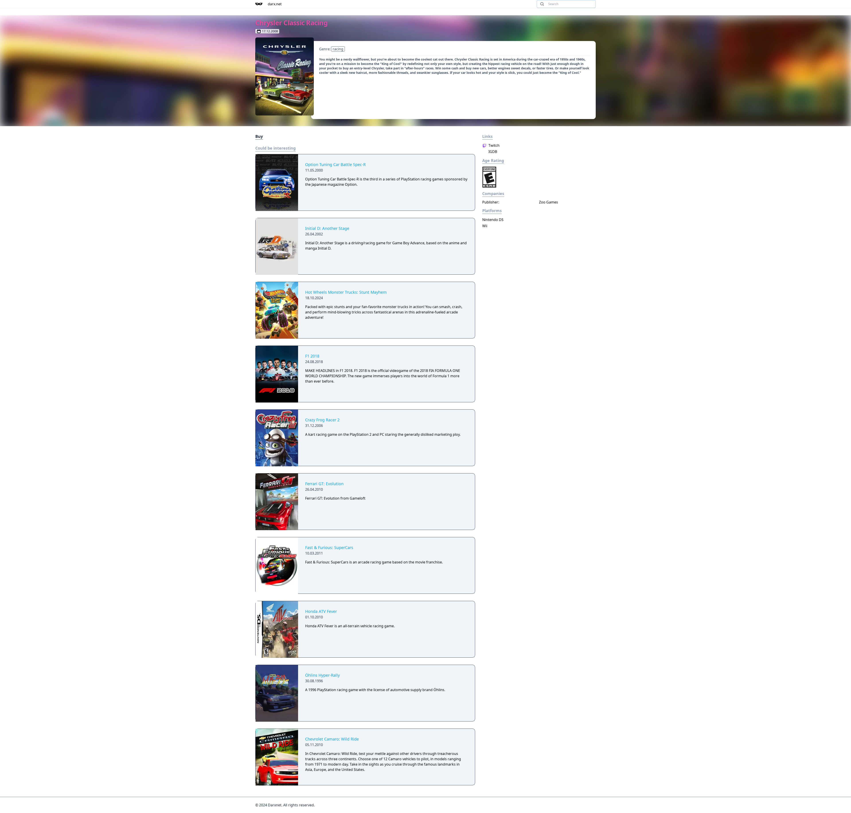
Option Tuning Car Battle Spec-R (335, 164)
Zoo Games (548, 202)
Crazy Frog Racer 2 (322, 419)
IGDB (492, 151)
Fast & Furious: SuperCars (329, 547)
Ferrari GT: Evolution (324, 483)
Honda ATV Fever (321, 611)
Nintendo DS (493, 219)
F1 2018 (312, 356)
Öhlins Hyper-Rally (322, 675)
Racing (338, 49)
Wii (484, 225)
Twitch (494, 145)
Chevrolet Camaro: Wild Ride (332, 739)
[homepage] (258, 4)
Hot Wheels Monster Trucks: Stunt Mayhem (346, 292)
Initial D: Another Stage (327, 228)
